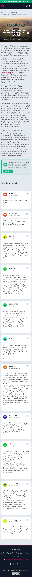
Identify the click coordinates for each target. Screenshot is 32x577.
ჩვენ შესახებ (16, 549)
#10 (27, 214)
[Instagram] (14, 564)
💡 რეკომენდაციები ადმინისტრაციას (16, 559)
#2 (27, 484)
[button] (7, 5)
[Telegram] (17, 564)
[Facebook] (10, 564)
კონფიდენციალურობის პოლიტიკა (12, 553)
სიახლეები (14, 12)
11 (19, 40)
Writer (25, 40)
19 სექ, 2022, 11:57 (10, 40)
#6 (27, 338)
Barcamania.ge (5, 12)
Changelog (27, 553)
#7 (27, 304)
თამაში (8, 171)
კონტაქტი (16, 556)
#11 (27, 193)
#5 (27, 366)
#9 (27, 236)
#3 (27, 444)
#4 (27, 416)
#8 (27, 268)
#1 (27, 520)
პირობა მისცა (6, 73)
